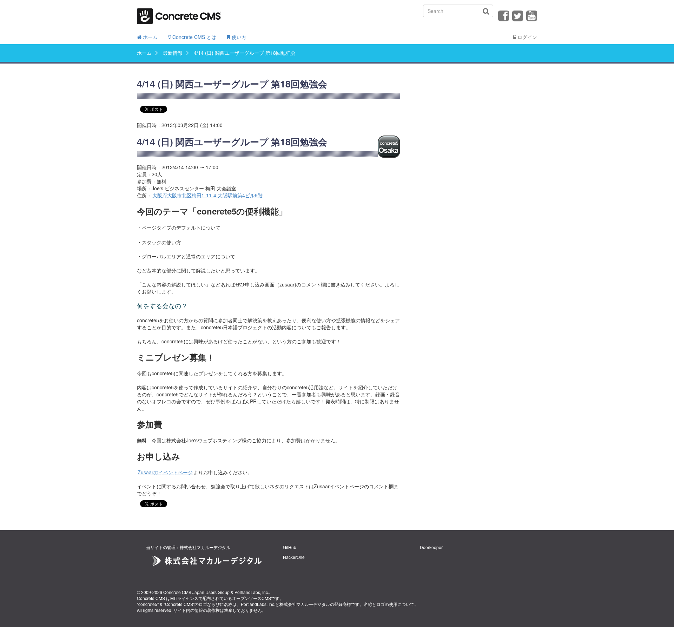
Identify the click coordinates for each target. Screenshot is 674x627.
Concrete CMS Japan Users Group (196, 592)
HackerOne (294, 557)
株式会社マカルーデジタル (304, 604)
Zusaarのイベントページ (165, 472)
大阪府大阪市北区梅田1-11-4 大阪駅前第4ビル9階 (207, 195)
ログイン (526, 36)
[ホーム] (179, 14)
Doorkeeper (431, 547)
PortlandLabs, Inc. (251, 592)
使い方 (238, 36)
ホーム (149, 36)
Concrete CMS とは (193, 36)
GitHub (289, 547)
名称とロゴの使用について (389, 604)
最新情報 (173, 52)
